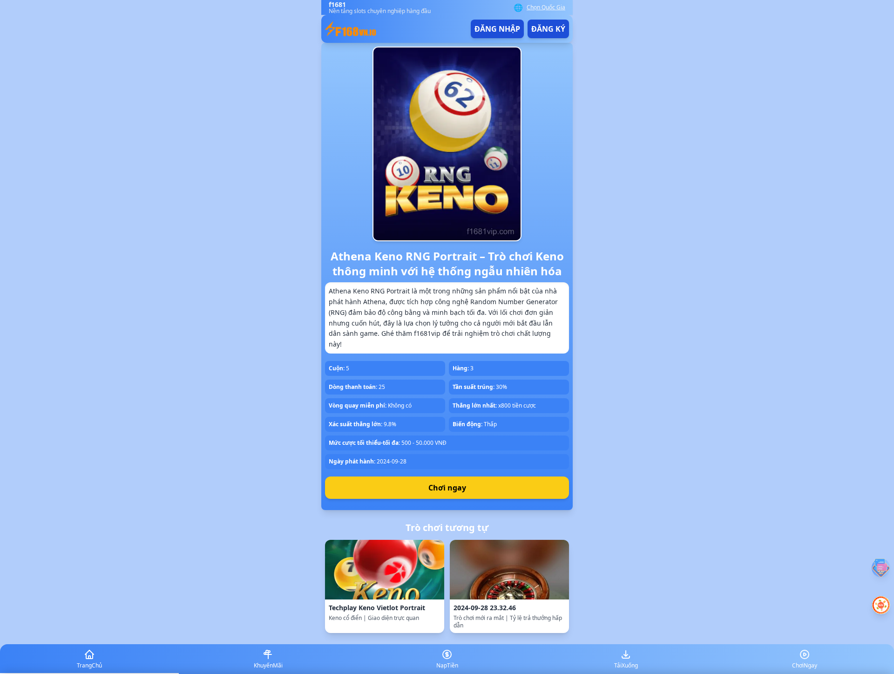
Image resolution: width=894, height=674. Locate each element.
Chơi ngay (447, 488)
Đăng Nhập (497, 29)
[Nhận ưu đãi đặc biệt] (881, 605)
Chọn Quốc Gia (546, 7)
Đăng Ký (548, 29)
